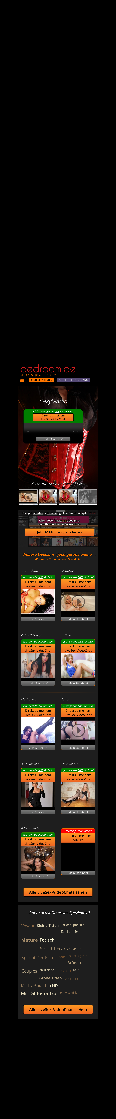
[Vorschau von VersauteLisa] (78, 806)
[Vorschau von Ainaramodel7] (38, 806)
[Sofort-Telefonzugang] (27, 379)
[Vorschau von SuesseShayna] (38, 613)
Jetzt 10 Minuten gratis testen (59, 532)
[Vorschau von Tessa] (78, 742)
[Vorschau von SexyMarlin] (78, 613)
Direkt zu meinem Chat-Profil (78, 837)
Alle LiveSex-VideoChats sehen (58, 892)
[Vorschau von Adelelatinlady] (38, 870)
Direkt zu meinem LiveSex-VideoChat (53, 417)
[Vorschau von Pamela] (78, 677)
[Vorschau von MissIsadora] (38, 742)
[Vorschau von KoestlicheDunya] (38, 677)
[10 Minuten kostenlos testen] (25, 379)
